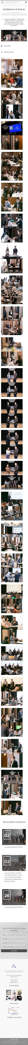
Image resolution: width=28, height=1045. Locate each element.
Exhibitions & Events (16, 12)
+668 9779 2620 (14, 980)
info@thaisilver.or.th (14, 982)
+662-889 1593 (14, 981)
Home (8, 12)
